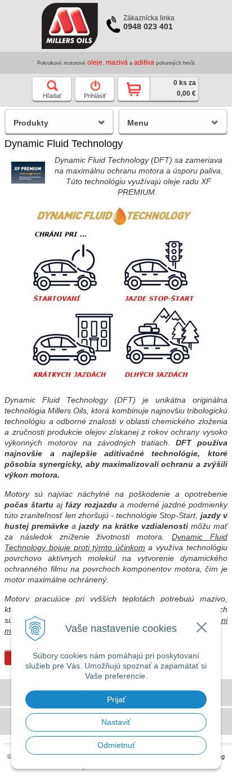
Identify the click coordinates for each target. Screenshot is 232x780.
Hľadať (52, 95)
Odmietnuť (116, 745)
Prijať (116, 699)
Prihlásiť (95, 95)
